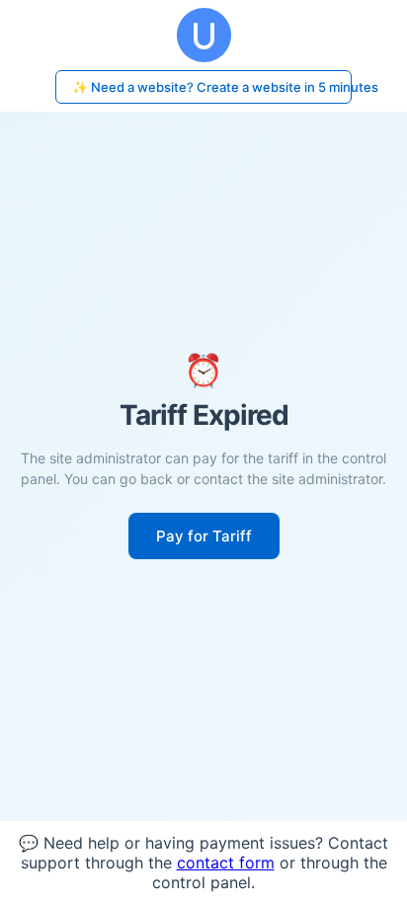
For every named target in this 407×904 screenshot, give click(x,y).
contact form (226, 862)
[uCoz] (203, 35)
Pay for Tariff (204, 536)
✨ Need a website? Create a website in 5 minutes (212, 87)
